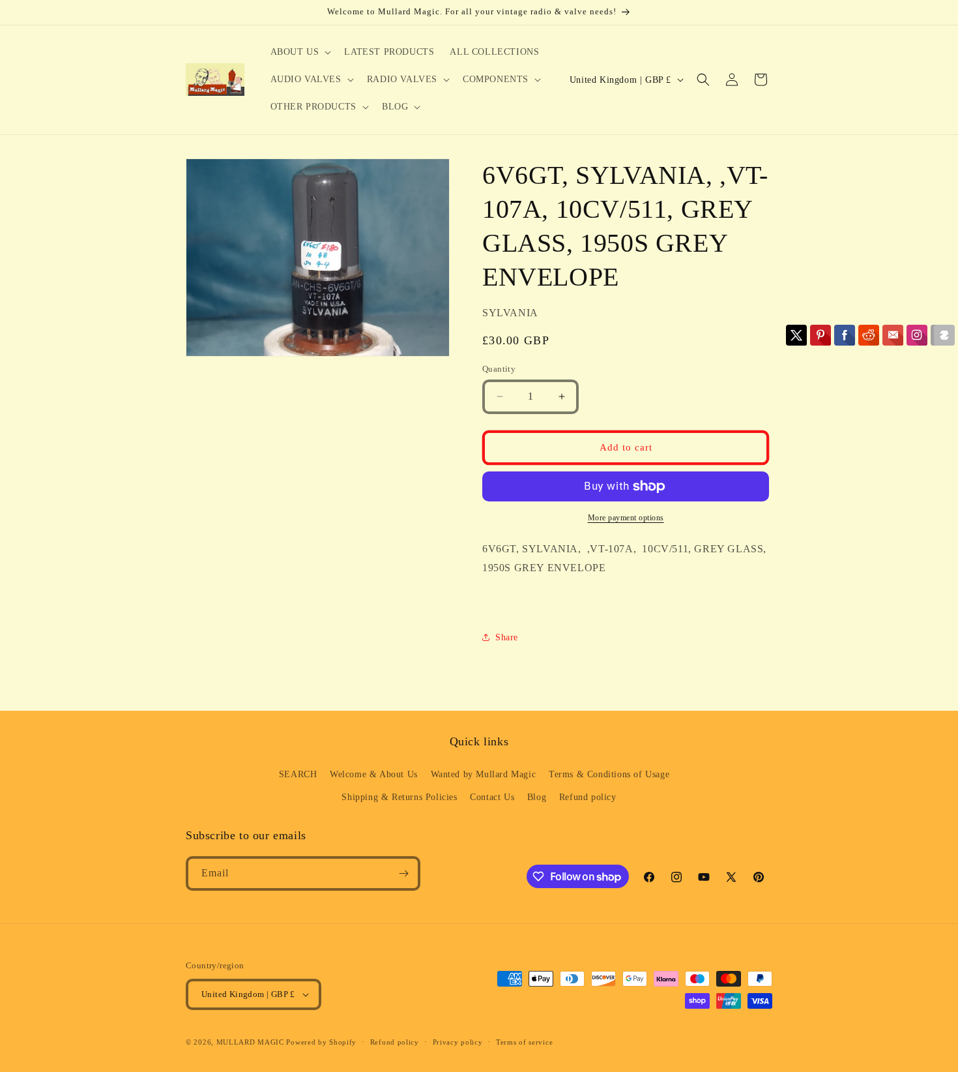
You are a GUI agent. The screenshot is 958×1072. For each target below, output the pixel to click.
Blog (536, 797)
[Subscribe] (403, 873)
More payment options (626, 517)
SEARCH (298, 774)
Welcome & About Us (374, 774)
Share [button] (506, 637)
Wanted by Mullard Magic (483, 774)
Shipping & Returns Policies (399, 797)
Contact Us (492, 797)
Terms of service (524, 1042)
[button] (300, 52)
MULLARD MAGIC (250, 1042)
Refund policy (588, 797)
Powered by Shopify (321, 1042)
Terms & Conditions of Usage (609, 774)
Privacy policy (458, 1042)
